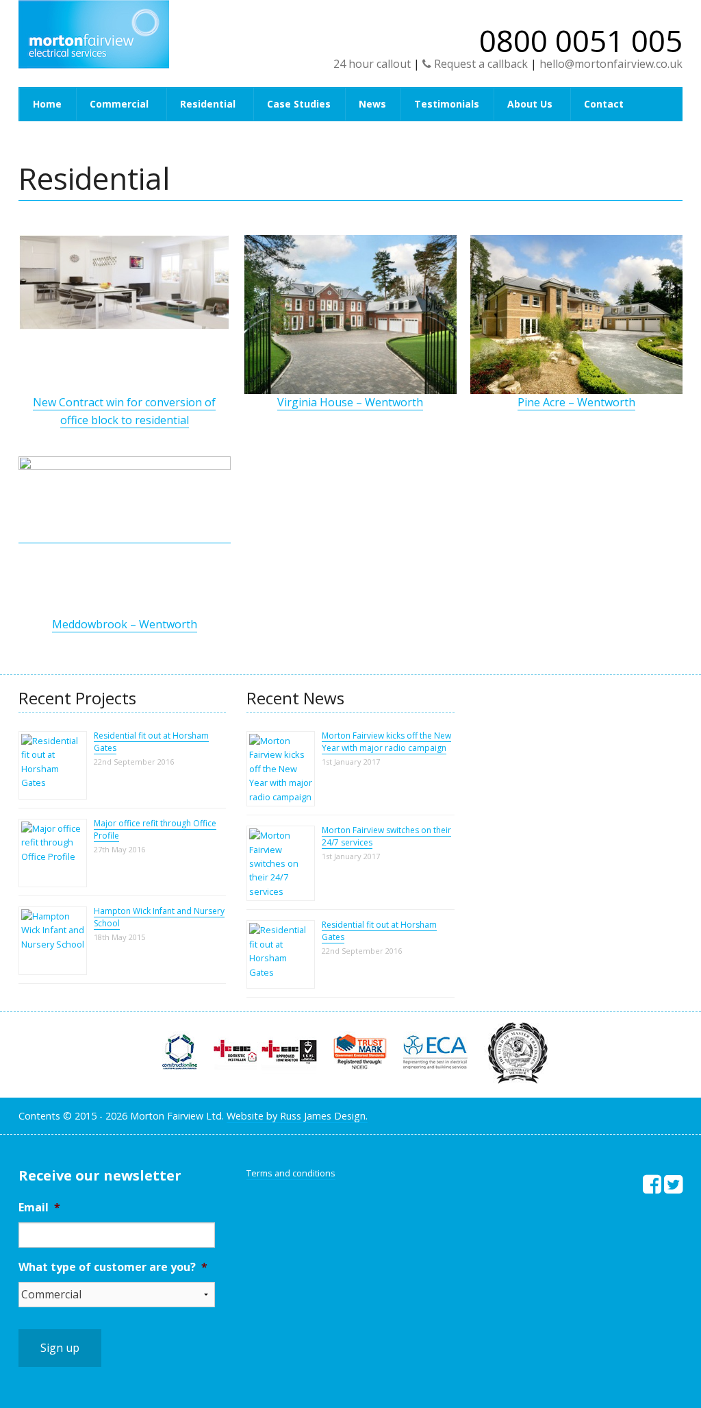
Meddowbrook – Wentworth (124, 624)
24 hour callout (372, 63)
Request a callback (479, 63)
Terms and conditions (290, 1173)
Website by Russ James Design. (297, 1115)
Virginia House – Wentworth (350, 402)
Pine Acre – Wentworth (576, 402)
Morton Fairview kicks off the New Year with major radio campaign (386, 742)
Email (39, 1207)
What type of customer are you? (112, 1266)
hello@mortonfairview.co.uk (611, 63)
